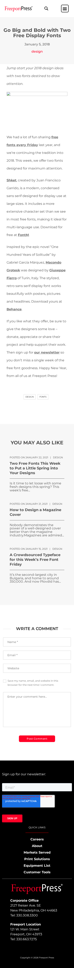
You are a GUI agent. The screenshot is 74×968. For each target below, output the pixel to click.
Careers (37, 839)
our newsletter (47, 352)
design (37, 51)
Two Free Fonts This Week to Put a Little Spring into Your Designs (35, 468)
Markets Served (37, 852)
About (37, 846)
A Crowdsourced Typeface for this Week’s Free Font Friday (35, 560)
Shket (11, 180)
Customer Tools (37, 872)
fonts (42, 396)
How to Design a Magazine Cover (35, 512)
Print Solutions (37, 859)
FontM (23, 235)
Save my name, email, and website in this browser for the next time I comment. (33, 682)
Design (29, 396)
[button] (46, 8)
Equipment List (37, 866)
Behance (14, 309)
